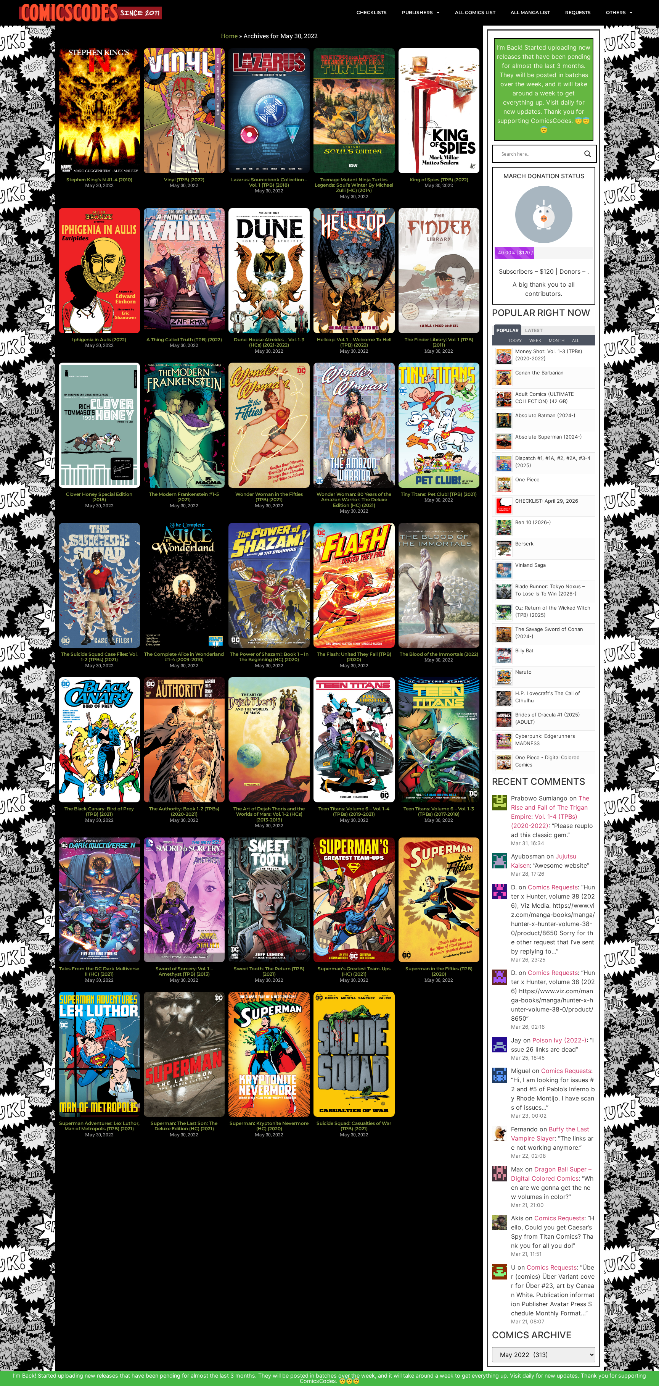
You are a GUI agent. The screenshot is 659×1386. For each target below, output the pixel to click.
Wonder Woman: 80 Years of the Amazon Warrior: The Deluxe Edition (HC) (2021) (354, 499)
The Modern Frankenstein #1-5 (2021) (184, 496)
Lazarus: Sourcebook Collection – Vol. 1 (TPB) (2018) (269, 182)
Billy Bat (524, 650)
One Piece (527, 479)
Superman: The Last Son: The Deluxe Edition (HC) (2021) (184, 1125)
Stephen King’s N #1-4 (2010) (99, 179)
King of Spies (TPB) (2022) (439, 179)
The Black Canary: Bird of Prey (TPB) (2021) (99, 811)
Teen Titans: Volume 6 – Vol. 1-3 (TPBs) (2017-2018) (438, 811)
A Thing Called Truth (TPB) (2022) (184, 339)
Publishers (417, 12)
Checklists (372, 12)
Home (229, 36)
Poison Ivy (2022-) (559, 1040)
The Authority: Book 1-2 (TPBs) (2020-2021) (184, 811)
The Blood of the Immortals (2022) (439, 654)
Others (616, 12)
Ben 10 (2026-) (533, 522)
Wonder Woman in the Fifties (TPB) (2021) (269, 496)
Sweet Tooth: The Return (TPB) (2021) (269, 971)
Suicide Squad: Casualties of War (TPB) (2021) (354, 1125)
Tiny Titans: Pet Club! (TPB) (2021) (439, 494)
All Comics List (475, 12)
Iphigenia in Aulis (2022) (99, 339)
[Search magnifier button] (587, 153)
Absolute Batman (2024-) (545, 415)
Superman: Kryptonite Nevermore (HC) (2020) (269, 1125)
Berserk (524, 544)
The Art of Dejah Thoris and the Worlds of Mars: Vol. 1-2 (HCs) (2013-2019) (269, 814)
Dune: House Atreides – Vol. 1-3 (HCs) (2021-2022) (269, 342)
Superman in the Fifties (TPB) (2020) (439, 971)
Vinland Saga (530, 565)
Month (556, 340)
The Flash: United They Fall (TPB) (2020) (354, 656)
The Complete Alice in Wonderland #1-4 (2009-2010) (184, 656)
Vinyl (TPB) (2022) (184, 179)
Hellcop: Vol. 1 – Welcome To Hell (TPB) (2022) (354, 342)
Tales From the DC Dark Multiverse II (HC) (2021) (99, 971)
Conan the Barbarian (539, 372)
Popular (508, 330)
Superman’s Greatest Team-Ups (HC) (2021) (354, 971)
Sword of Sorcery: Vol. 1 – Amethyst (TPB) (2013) (184, 971)
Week (535, 340)
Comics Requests (553, 887)
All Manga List (530, 12)
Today (515, 340)
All (575, 340)
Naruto (523, 672)
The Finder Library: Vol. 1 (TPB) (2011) (439, 342)
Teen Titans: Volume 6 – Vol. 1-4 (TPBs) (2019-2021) (353, 811)
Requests (578, 12)
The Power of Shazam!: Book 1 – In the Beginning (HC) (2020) (269, 656)
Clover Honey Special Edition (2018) (99, 496)
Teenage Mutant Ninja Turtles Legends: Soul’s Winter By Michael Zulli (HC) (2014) (354, 185)
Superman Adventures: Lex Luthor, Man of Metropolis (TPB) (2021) (99, 1125)
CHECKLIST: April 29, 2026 (546, 501)
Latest (534, 330)
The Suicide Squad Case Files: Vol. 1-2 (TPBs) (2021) (99, 656)
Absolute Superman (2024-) (548, 437)
